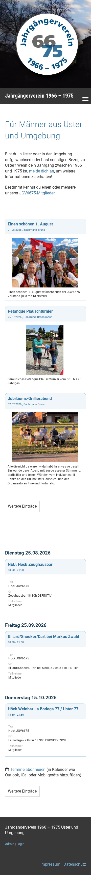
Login (20, 844)
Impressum (50, 864)
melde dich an (41, 171)
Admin (9, 844)
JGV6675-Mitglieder (36, 193)
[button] (45, 585)
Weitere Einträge (22, 506)
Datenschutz (74, 864)
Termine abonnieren (28, 769)
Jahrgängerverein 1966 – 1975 (39, 96)
